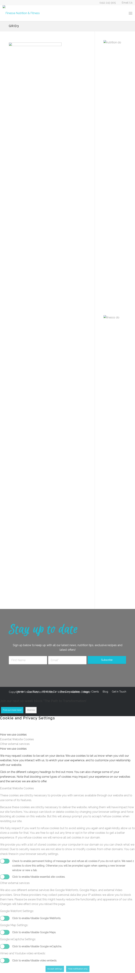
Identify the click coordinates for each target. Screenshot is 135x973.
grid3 (14, 26)
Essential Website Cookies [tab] (17, 739)
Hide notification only (78, 969)
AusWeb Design (80, 692)
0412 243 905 (107, 2)
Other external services (15, 883)
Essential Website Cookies (17, 788)
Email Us (127, 2)
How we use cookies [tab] (13, 734)
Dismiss (31, 710)
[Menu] (130, 13)
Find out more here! (12, 710)
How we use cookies (13, 748)
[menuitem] (130, 13)
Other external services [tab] (15, 744)
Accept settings (54, 969)
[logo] (21, 13)
